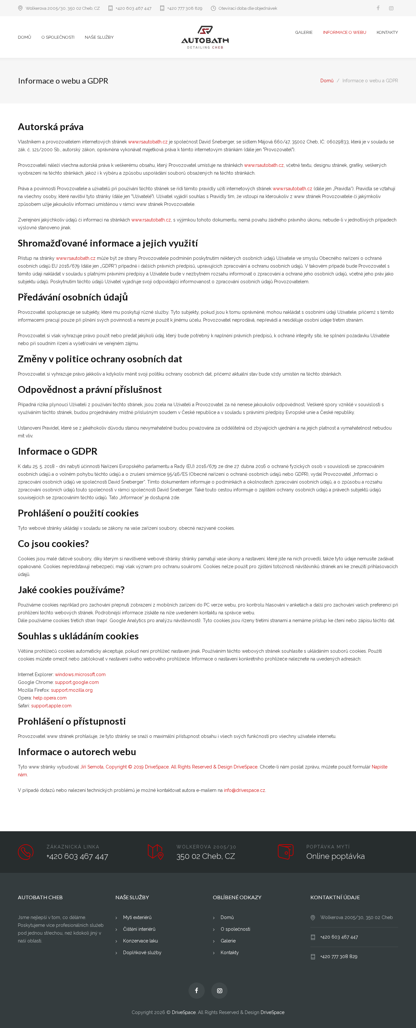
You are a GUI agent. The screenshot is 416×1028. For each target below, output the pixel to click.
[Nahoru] (398, 1010)
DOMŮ (24, 37)
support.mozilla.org (72, 690)
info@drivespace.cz (244, 790)
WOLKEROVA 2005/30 (206, 846)
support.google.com (77, 682)
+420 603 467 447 (133, 8)
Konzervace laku (140, 940)
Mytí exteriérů (136, 917)
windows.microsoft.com (80, 674)
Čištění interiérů (138, 929)
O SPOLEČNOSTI (58, 37)
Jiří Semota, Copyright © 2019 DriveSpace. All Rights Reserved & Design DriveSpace (168, 766)
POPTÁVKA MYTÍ (328, 846)
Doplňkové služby (142, 952)
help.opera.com (50, 698)
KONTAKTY (387, 32)
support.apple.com (51, 705)
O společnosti (234, 929)
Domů (326, 80)
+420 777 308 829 (184, 8)
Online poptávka (335, 856)
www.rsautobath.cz (148, 141)
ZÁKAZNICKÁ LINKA (72, 846)
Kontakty (229, 952)
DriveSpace (184, 1012)
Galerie (227, 940)
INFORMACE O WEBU (344, 32)
